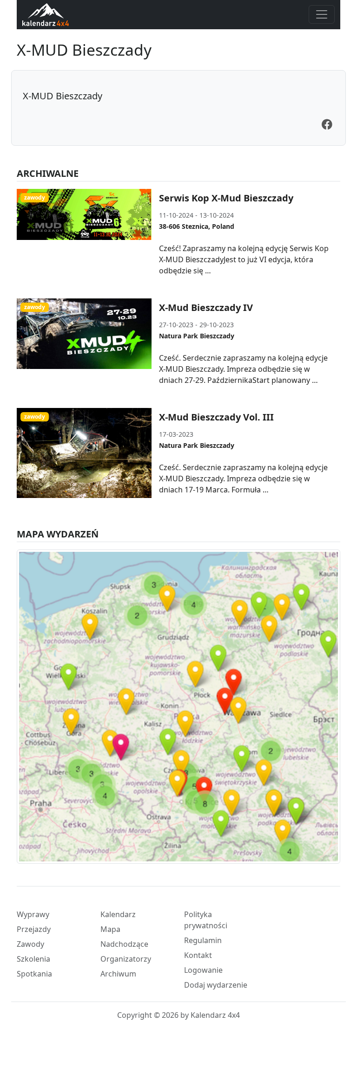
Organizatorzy (125, 959)
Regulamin (203, 940)
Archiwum (118, 974)
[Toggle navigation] (322, 14)
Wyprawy (33, 914)
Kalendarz (118, 914)
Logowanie (203, 970)
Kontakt (198, 955)
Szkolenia (33, 959)
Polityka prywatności (205, 920)
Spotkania (34, 974)
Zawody (30, 944)
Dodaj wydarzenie (215, 985)
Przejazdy (34, 929)
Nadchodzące (124, 944)
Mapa (110, 929)
